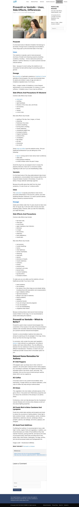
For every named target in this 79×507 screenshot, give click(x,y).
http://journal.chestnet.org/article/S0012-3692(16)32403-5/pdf (31, 455)
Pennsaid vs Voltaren (29, 446)
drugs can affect (20, 148)
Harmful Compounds (50, 1)
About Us (61, 505)
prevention (18, 76)
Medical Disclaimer (47, 505)
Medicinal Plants (34, 1)
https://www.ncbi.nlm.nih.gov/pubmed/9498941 (27, 453)
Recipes (65, 1)
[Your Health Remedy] (15, 1)
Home (27, 1)
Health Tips (59, 1)
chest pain (19, 99)
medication (19, 193)
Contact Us (66, 505)
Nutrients (42, 1)
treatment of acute (41, 76)
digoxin (18, 156)
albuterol (15, 343)
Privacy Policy (55, 505)
